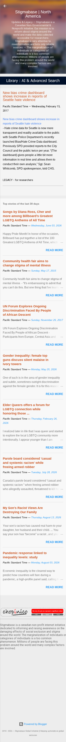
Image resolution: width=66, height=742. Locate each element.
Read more (54, 250)
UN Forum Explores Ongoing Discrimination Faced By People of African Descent (27, 310)
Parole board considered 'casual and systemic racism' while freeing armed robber (27, 463)
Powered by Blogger (35, 724)
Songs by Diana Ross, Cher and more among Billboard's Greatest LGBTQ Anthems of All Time (28, 216)
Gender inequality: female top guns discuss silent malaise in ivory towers (25, 360)
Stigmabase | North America (33, 13)
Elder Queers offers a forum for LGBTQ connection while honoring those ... (26, 409)
